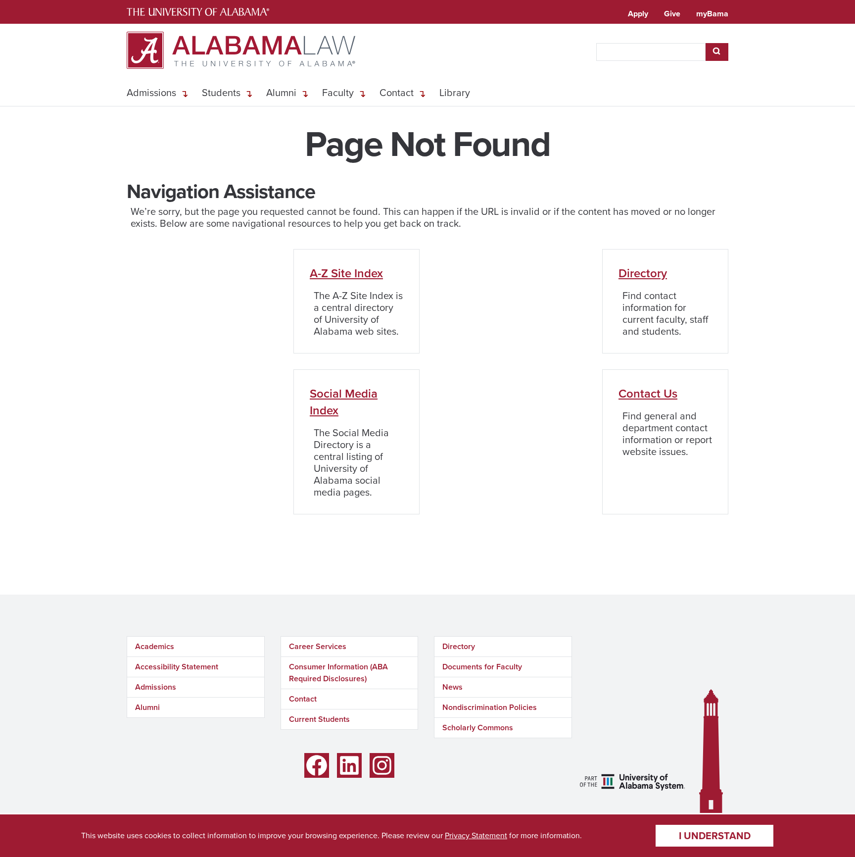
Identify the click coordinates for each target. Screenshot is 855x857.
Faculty (338, 92)
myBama (712, 13)
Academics (154, 646)
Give (672, 13)
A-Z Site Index (346, 273)
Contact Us (647, 394)
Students (221, 92)
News (452, 687)
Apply (638, 13)
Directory (642, 273)
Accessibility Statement (176, 666)
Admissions (151, 92)
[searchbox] (651, 52)
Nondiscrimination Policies (489, 707)
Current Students (319, 719)
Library (454, 92)
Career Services (317, 646)
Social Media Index (344, 402)
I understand (715, 835)
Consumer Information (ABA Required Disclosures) (338, 672)
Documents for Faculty (482, 666)
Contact (397, 92)
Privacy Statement (476, 835)
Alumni (281, 92)
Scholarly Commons (477, 727)
